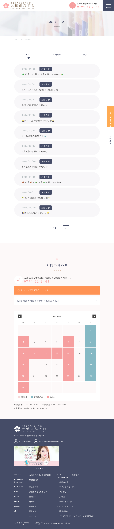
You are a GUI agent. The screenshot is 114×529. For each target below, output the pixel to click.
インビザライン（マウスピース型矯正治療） (77, 516)
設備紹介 (25, 497)
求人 (85, 54)
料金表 (24, 501)
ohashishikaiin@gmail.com (51, 441)
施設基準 (39, 523)
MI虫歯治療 (26, 481)
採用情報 (25, 506)
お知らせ (57, 54)
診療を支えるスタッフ (30, 492)
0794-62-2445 (25, 441)
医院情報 (25, 511)
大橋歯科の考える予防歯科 (32, 475)
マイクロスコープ (66, 487)
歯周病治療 (63, 482)
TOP (16, 40)
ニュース (25, 516)
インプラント (64, 492)
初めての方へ (27, 487)
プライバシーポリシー (23, 523)
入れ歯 (62, 497)
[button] (36, 468)
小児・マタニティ (66, 506)
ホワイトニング (65, 501)
